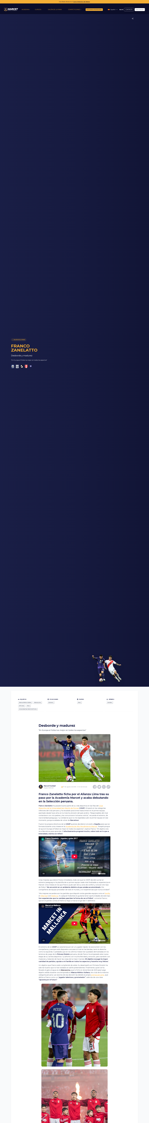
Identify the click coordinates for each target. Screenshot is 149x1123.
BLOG (121, 9)
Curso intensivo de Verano (81, 2)
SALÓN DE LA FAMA (55, 9)
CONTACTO (129, 9)
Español (111, 10)
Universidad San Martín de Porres (27, 709)
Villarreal (44, 896)
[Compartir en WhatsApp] (104, 787)
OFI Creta (21, 705)
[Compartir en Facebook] (95, 787)
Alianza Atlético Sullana (25, 702)
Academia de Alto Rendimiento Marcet (81, 826)
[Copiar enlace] (108, 787)
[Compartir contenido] (133, 18)
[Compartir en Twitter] (99, 787)
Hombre (110, 702)
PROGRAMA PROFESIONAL (94, 9)
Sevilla (107, 893)
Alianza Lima (37, 702)
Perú (28, 705)
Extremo (51, 702)
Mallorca (54, 896)
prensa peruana (97, 975)
